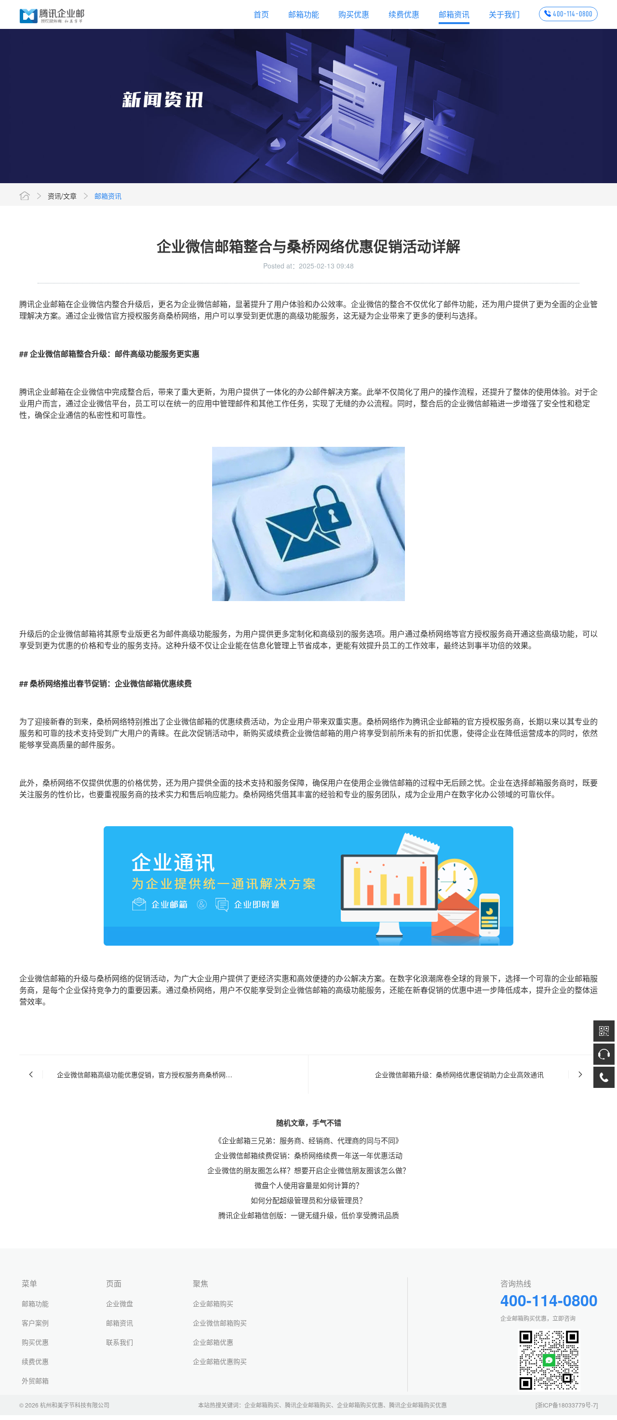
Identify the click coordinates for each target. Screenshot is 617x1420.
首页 (261, 14)
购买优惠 (353, 14)
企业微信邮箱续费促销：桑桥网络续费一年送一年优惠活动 (308, 1155)
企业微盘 (119, 1303)
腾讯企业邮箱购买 (308, 1405)
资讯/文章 (62, 196)
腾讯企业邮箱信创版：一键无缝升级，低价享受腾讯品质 (308, 1215)
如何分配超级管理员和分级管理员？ (308, 1200)
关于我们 (504, 14)
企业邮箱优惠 (213, 1342)
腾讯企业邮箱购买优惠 (418, 1405)
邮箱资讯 (454, 14)
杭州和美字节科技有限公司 (74, 1405)
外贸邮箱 (35, 1380)
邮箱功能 (303, 14)
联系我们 (119, 1342)
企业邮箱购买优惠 (360, 1405)
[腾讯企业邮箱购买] (52, 14)
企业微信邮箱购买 (220, 1322)
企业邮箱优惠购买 (220, 1361)
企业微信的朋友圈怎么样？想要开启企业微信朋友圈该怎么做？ (308, 1170)
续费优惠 (404, 14)
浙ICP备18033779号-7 (566, 1405)
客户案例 (35, 1322)
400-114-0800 (572, 14)
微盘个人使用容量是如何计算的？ (309, 1185)
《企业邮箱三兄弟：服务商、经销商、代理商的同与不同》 (308, 1140)
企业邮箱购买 (213, 1303)
